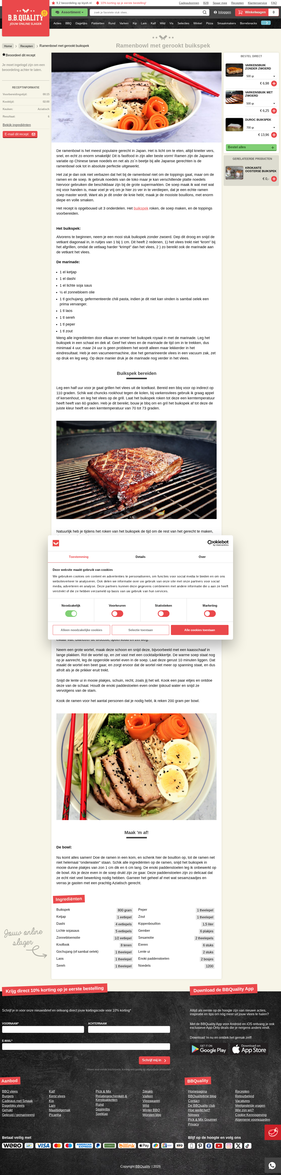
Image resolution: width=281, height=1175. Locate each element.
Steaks (148, 1091)
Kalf (153, 23)
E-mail (7, 1040)
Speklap (102, 1114)
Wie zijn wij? (244, 1110)
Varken (124, 23)
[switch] (117, 613)
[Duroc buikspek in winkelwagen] (274, 135)
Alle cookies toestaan (199, 630)
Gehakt (7, 1110)
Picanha (55, 1115)
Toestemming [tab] (78, 557)
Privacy (193, 1124)
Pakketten (97, 23)
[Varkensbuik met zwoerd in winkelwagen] (274, 111)
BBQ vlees (10, 1091)
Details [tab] (141, 557)
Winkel (197, 23)
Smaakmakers (226, 23)
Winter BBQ (151, 1110)
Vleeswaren (151, 1101)
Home (8, 46)
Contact (193, 1101)
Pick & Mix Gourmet (202, 1119)
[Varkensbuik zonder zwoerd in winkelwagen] (274, 83)
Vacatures (242, 1101)
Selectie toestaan (140, 630)
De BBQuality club (201, 1105)
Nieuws (193, 1115)
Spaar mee (220, 3)
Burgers (8, 1096)
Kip (135, 23)
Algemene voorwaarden (252, 1119)
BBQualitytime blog (202, 1096)
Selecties (183, 23)
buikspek (141, 208)
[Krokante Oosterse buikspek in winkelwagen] (274, 179)
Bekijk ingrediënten (17, 125)
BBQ (68, 23)
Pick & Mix (103, 1091)
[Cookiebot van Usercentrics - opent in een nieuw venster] (211, 543)
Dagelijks (81, 23)
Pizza (209, 23)
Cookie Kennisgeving (251, 1115)
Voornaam (10, 1023)
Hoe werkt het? (199, 1110)
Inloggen (224, 12)
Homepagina (197, 1091)
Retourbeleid (244, 1096)
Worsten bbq (152, 1115)
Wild (162, 23)
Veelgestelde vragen (250, 1105)
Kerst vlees (57, 1096)
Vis (171, 23)
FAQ (274, 3)
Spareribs (103, 1109)
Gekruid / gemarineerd (18, 1115)
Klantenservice (257, 3)
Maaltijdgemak (59, 1110)
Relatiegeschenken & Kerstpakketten (111, 1098)
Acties (57, 23)
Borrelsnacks (248, 23)
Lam (144, 23)
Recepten (237, 3)
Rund (111, 23)
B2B (206, 3)
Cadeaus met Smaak (17, 1101)
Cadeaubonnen (189, 3)
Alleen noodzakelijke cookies (81, 630)
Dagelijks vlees (13, 1105)
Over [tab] (202, 557)
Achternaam (97, 1023)
